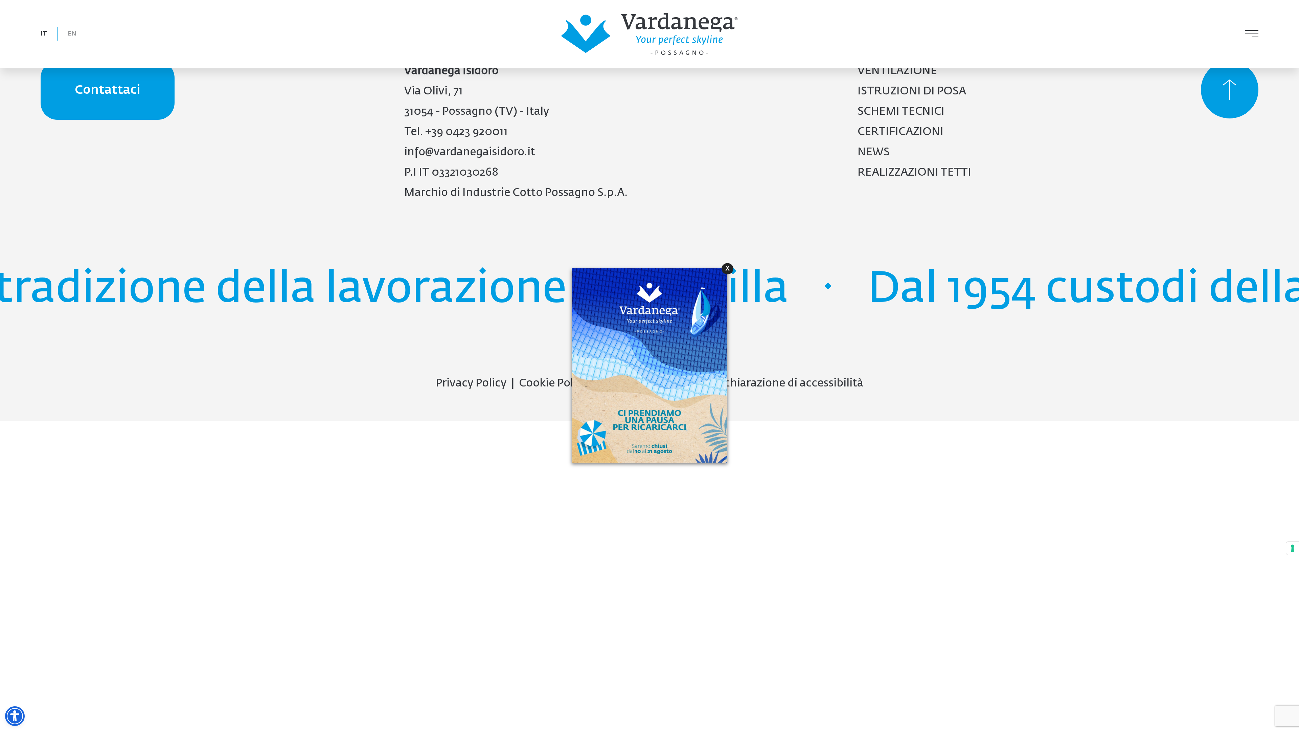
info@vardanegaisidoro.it (469, 152)
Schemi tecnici (901, 111)
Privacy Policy (471, 383)
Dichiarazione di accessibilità (788, 383)
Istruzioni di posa (912, 91)
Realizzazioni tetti (914, 172)
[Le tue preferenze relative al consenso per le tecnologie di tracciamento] (1292, 548)
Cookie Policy (553, 383)
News (874, 152)
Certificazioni (900, 132)
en (72, 34)
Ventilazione (897, 71)
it (44, 34)
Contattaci (107, 90)
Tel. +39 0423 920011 (456, 132)
